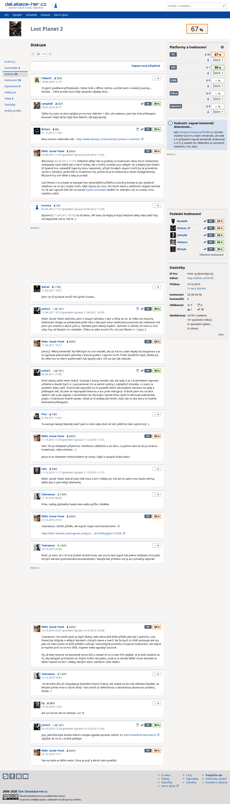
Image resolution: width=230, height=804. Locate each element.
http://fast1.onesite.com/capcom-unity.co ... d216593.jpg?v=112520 (82, 533)
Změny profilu (12, 110)
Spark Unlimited (96, 189)
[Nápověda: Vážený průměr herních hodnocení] (222, 47)
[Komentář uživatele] (137, 129)
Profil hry (9, 61)
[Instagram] (19, 776)
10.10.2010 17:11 (52, 754)
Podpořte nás (214, 775)
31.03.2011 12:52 (52, 417)
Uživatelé (31, 15)
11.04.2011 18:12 (52, 345)
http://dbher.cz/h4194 (200, 278)
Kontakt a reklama (216, 782)
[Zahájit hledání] (224, 6)
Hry (6, 15)
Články (165, 778)
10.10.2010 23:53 (52, 520)
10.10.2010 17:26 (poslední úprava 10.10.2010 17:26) (73, 728)
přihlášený (206, 132)
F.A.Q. (189, 775)
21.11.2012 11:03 (52, 132)
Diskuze (45, 15)
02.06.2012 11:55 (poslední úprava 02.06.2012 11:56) (73, 154)
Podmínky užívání (216, 778)
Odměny (191, 782)
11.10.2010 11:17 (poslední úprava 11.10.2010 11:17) (73, 472)
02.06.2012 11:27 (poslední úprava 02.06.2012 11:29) (73, 209)
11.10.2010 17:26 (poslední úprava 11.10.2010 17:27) (73, 439)
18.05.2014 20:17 (52, 107)
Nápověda (192, 778)
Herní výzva (61, 15)
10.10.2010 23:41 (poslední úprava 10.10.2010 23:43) (73, 630)
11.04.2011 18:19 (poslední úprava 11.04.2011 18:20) (73, 312)
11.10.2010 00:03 (52, 498)
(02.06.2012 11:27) (60, 161)
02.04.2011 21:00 (52, 374)
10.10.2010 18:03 (52, 677)
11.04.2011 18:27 (52, 290)
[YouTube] (25, 776)
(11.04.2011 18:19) (59, 215)
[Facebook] (12, 776)
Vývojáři (17, 15)
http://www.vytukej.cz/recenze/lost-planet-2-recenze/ (108, 139)
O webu (166, 775)
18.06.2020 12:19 (52, 81)
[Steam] (5, 776)
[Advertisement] (97, 254)
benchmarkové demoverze (140, 735)
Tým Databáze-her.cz (32, 791)
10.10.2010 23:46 (52, 549)
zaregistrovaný (188, 132)
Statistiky (9, 104)
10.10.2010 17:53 (52, 706)
